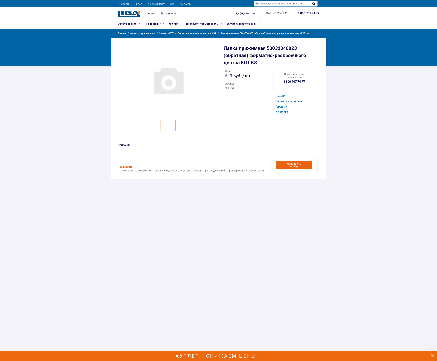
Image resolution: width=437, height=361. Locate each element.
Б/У (172, 3)
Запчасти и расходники (241, 23)
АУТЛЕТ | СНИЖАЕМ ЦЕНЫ (216, 356)
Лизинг (173, 23)
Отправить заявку (294, 165)
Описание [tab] (124, 145)
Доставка (282, 112)
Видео (138, 3)
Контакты (185, 3)
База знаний (169, 13)
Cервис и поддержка (289, 101)
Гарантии (281, 106)
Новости (124, 3)
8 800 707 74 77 (294, 81)
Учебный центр (156, 3)
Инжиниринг (153, 23)
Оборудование (127, 23)
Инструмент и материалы (202, 23)
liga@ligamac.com (246, 13)
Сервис (151, 13)
